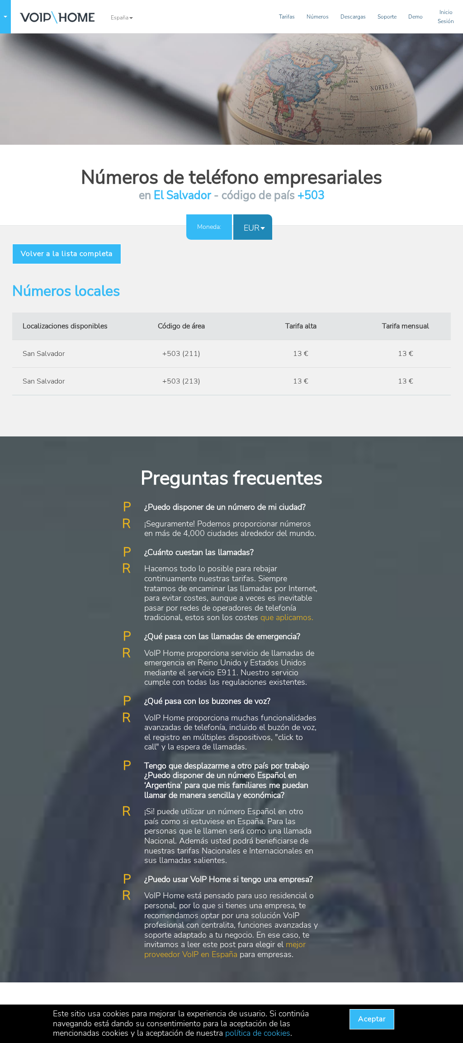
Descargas (353, 16)
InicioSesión (446, 17)
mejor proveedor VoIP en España (225, 949)
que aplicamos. (286, 617)
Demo (415, 16)
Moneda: (209, 227)
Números (318, 16)
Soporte (387, 16)
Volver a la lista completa (67, 254)
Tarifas (287, 16)
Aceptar (372, 1019)
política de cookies (257, 1033)
